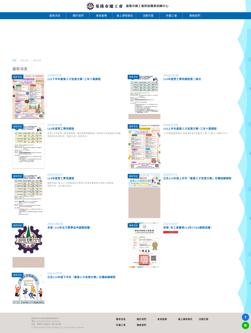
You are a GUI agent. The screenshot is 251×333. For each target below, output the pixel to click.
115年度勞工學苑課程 (60, 128)
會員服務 (101, 15)
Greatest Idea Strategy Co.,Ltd (53, 327)
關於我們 (78, 15)
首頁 (14, 60)
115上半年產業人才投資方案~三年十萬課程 (190, 128)
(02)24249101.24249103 (48, 321)
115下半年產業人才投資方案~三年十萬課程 (74, 79)
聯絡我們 (194, 15)
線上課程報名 (125, 15)
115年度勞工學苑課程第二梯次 (182, 79)
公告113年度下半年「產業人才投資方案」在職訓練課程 (81, 277)
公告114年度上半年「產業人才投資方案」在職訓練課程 (197, 178)
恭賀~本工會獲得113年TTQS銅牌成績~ (187, 227)
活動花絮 (148, 15)
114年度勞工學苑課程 (60, 178)
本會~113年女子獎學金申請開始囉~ (69, 227)
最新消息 (54, 15)
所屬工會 (171, 15)
